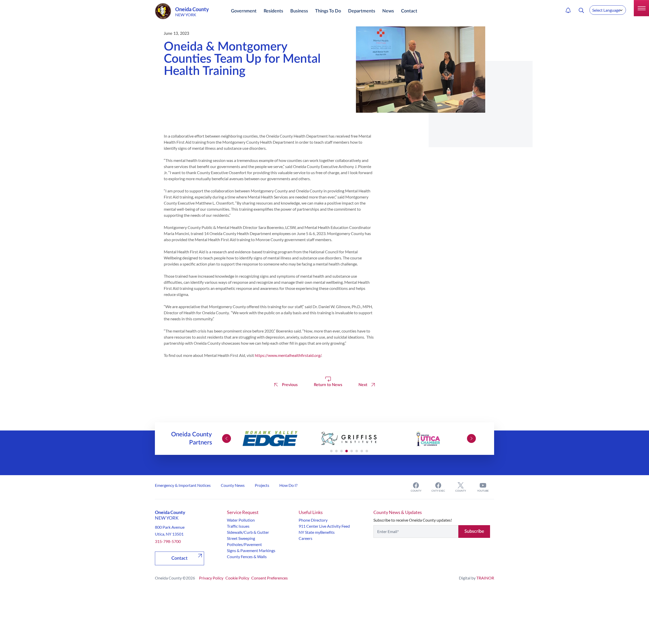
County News (233, 485)
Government (244, 11)
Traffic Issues (238, 526)
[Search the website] (581, 10)
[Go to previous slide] (226, 438)
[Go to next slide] (471, 438)
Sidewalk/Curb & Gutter (248, 532)
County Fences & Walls (247, 556)
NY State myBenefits (317, 532)
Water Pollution (241, 520)
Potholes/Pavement (244, 544)
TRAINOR (485, 577)
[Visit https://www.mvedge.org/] (270, 438)
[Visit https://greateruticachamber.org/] (428, 438)
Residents (273, 11)
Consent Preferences (269, 577)
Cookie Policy (237, 577)
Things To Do (328, 11)
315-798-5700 (168, 541)
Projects (262, 485)
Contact (409, 11)
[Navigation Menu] (641, 8)
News (388, 11)
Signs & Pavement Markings (251, 550)
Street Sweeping (241, 538)
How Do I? (288, 485)
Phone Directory (313, 520)
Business (299, 11)
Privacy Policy (211, 577)
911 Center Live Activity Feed (324, 526)
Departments (361, 11)
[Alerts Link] (568, 10)
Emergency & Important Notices (183, 485)
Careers (305, 538)
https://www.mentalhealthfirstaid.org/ (288, 355)
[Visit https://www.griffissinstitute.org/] (349, 438)
